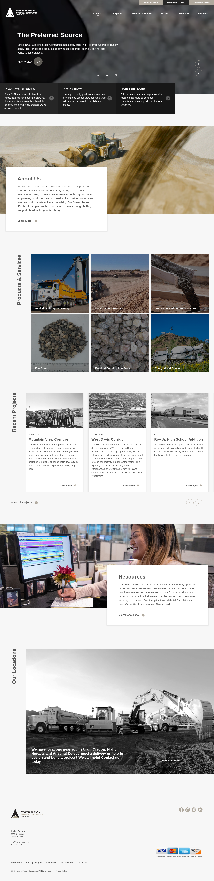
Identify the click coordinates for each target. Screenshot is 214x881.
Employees (51, 862)
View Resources (129, 615)
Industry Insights (33, 862)
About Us (98, 13)
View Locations (170, 760)
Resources (183, 13)
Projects (165, 13)
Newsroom (16, 862)
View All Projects (21, 502)
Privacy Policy (61, 871)
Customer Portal (201, 2)
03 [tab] (116, 74)
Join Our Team (151, 2)
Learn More (24, 220)
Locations (203, 13)
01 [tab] (98, 74)
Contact (83, 862)
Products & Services (142, 13)
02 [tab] (107, 74)
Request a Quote (175, 2)
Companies (117, 13)
